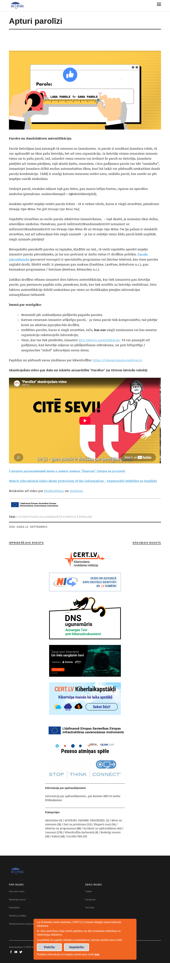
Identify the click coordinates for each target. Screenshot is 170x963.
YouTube (89, 907)
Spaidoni (76, 491)
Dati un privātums (75, 824)
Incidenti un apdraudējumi (100, 828)
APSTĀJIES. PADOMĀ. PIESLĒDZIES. (85, 820)
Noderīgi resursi (111, 832)
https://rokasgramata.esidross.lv (117, 360)
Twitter (88, 891)
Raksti (56, 836)
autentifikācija (31, 516)
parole (70, 516)
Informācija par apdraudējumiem (65, 796)
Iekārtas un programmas (60, 828)
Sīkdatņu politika (17, 915)
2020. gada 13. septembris (28, 526)
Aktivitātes (51, 820)
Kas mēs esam (17, 891)
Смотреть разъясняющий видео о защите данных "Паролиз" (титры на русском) (67, 471)
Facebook (90, 899)
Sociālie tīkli (74, 836)
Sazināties (14, 907)
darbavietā (54, 516)
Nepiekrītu (76, 947)
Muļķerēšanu (54, 491)
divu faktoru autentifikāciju (99, 340)
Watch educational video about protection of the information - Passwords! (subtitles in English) (83, 481)
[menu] (157, 4)
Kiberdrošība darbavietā (79, 832)
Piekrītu (49, 947)
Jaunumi (50, 832)
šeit (97, 954)
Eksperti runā (102, 824)
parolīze (85, 516)
